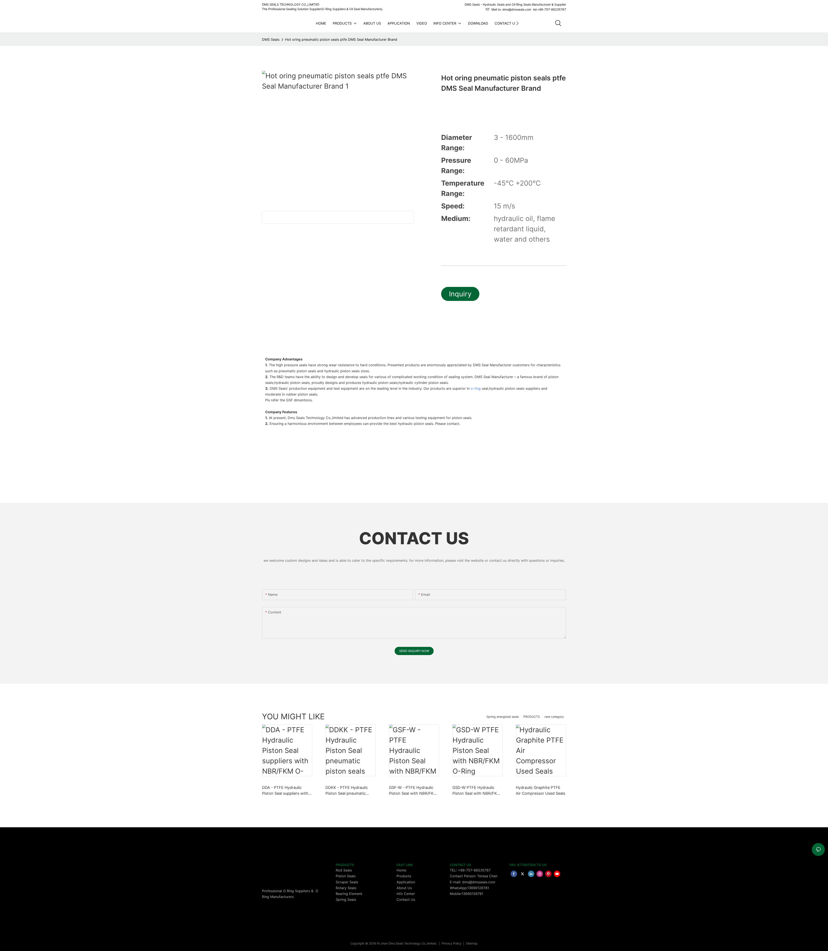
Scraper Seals (347, 882)
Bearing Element (349, 894)
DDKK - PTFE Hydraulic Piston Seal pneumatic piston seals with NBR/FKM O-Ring (350, 790)
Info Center (406, 894)
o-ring (476, 388)
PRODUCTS (531, 716)
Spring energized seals (502, 716)
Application (406, 882)
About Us (404, 888)
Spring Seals (346, 899)
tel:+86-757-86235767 (549, 9)
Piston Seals (346, 876)
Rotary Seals (346, 888)
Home (401, 870)
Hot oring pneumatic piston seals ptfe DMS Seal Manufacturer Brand (341, 39)
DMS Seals (270, 39)
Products (404, 876)
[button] (517, 23)
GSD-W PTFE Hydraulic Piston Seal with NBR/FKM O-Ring (476, 790)
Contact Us (406, 899)
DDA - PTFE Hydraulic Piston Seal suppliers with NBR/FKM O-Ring (285, 790)
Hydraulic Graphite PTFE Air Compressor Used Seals (540, 790)
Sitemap (471, 943)
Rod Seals (344, 870)
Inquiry (460, 294)
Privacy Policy (452, 943)
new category (554, 716)
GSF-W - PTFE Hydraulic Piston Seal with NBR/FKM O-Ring (413, 790)
